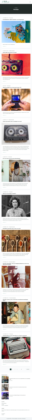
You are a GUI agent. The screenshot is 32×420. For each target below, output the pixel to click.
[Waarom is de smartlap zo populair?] (16, 206)
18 (21, 369)
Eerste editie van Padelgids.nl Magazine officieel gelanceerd (17, 395)
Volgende (27, 369)
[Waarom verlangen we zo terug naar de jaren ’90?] (16, 100)
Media (10, 119)
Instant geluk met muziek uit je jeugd (9, 52)
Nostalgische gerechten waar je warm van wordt (12, 228)
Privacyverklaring (4, 403)
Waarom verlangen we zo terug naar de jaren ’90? (12, 87)
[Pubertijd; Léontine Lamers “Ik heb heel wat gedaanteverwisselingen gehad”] (16, 313)
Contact (3, 414)
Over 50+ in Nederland (5, 405)
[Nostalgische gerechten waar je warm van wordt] (16, 241)
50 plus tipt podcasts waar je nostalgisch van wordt (12, 121)
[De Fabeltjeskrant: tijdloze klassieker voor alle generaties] (16, 32)
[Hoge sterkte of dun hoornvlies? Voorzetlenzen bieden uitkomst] (5, 387)
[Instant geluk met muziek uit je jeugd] (16, 65)
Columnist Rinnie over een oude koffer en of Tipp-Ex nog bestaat (15, 335)
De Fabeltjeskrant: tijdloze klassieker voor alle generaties (13, 19)
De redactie (3, 413)
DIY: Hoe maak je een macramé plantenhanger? (11, 158)
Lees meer (5, 46)
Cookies (3, 404)
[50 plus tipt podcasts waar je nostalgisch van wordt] (16, 134)
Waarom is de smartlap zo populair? (9, 193)
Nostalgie (12, 119)
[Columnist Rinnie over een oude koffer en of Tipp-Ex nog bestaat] (16, 348)
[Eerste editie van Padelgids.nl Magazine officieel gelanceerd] (5, 395)
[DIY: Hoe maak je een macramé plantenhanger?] (16, 171)
